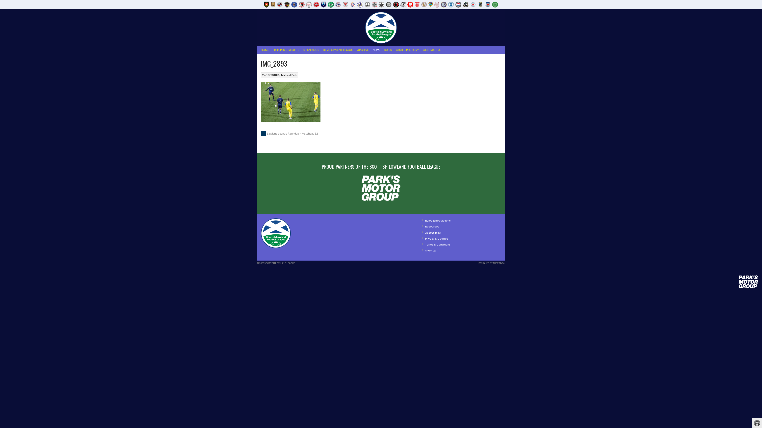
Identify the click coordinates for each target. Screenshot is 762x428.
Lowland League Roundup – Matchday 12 (290, 133)
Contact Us (432, 50)
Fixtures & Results (286, 50)
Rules (388, 50)
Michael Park (289, 75)
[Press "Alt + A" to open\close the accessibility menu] (757, 423)
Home (265, 50)
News (376, 50)
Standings (311, 50)
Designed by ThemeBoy (491, 263)
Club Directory (407, 50)
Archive (363, 50)
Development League (338, 50)
